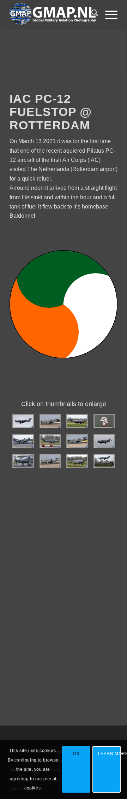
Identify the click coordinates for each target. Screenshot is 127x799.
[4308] (77, 461)
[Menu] (107, 14)
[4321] (104, 461)
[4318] (104, 421)
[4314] (23, 461)
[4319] (77, 421)
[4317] (50, 421)
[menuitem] (91, 14)
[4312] (23, 421)
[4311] (104, 441)
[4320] (50, 441)
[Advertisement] (63, 622)
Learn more (109, 753)
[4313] (50, 461)
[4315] (77, 441)
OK (76, 753)
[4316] (23, 441)
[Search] (91, 14)
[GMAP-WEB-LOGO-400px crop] (53, 14)
